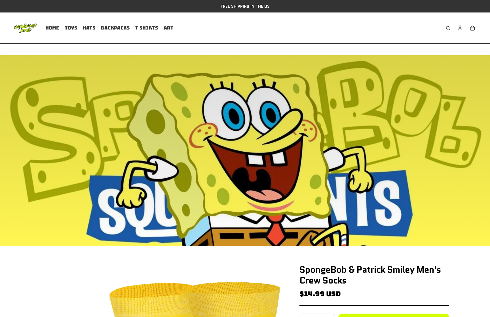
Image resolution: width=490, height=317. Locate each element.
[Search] (448, 28)
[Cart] (472, 28)
